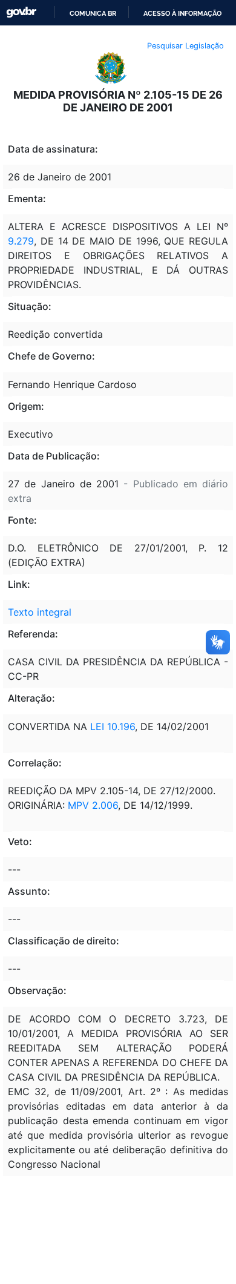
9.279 (21, 241)
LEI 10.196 (112, 726)
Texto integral (39, 612)
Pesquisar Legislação (185, 45)
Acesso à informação (182, 13)
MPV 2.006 (93, 805)
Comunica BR (93, 13)
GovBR (21, 12)
